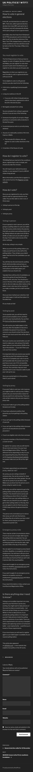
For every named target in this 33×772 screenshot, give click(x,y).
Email (4, 709)
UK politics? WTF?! (15, 2)
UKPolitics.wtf (8, 645)
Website (5, 718)
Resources (9, 657)
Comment (6, 674)
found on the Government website (17, 457)
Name (4, 699)
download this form (21, 566)
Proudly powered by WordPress (11, 767)
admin (19, 11)
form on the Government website (15, 321)
